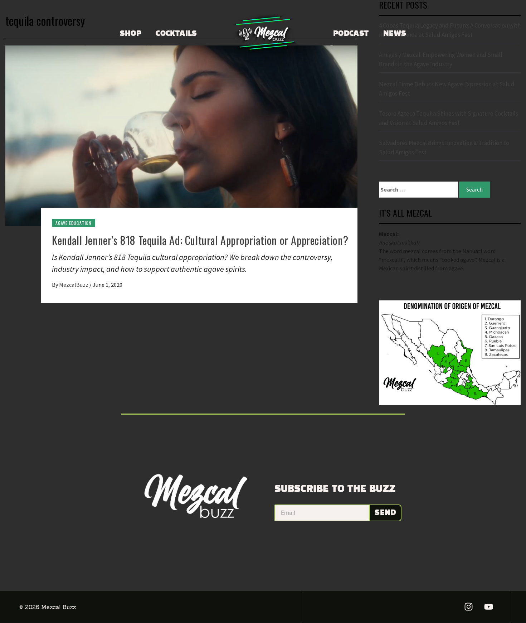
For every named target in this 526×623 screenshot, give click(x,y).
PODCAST (351, 33)
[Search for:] (418, 190)
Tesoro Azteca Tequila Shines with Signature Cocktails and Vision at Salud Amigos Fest (448, 118)
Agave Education (73, 223)
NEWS (394, 33)
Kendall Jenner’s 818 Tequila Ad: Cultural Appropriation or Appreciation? (200, 240)
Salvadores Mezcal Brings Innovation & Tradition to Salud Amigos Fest (444, 147)
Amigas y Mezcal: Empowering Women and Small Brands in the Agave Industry (440, 59)
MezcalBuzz (74, 284)
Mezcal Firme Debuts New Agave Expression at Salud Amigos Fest (447, 88)
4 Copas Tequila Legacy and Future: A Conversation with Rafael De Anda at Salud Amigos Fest (450, 30)
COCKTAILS (176, 33)
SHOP (131, 33)
